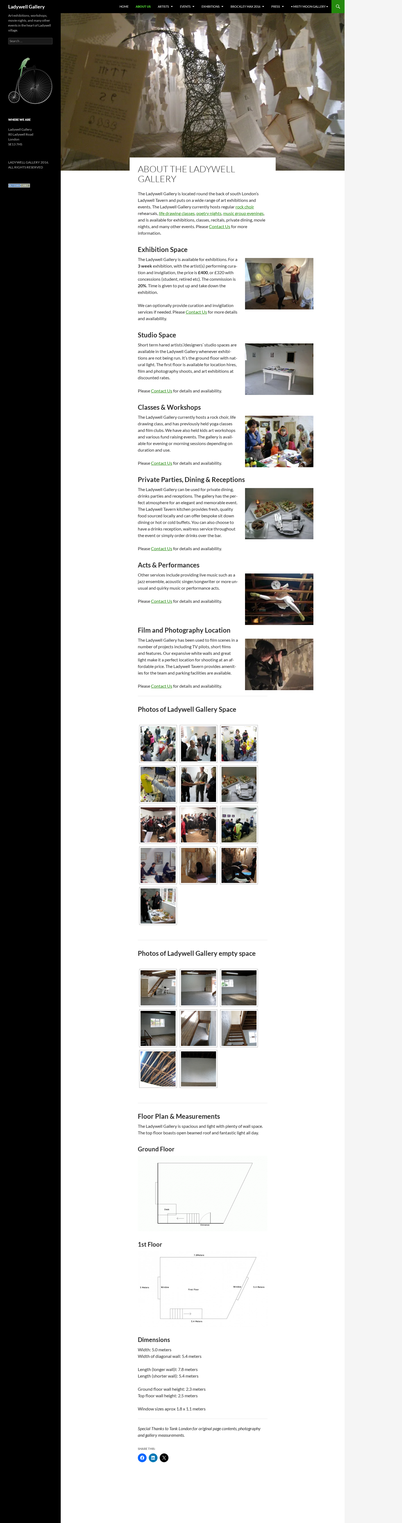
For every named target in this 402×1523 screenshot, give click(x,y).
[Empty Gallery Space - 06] (239, 1028)
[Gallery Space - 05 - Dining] (239, 784)
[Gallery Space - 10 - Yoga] (198, 865)
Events (185, 6)
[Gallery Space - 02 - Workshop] (239, 743)
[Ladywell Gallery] (30, 80)
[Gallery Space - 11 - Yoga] (239, 865)
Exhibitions (211, 6)
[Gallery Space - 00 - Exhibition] (158, 743)
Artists (163, 6)
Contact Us (219, 226)
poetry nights (209, 213)
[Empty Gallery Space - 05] (198, 1028)
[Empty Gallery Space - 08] (198, 1068)
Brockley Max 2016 (245, 6)
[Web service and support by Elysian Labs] (19, 185)
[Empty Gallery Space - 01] (158, 987)
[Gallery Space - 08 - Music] (239, 824)
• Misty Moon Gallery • (309, 6)
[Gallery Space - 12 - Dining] (158, 905)
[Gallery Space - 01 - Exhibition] (198, 743)
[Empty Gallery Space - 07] (158, 1068)
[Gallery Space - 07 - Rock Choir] (198, 824)
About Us (143, 6)
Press (275, 6)
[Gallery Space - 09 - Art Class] (158, 865)
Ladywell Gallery (26, 7)
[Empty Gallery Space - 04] (158, 1028)
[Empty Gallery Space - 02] (198, 987)
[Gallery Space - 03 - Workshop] (158, 784)
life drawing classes (177, 213)
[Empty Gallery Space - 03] (239, 987)
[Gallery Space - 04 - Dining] (198, 784)
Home (124, 6)
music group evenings (243, 213)
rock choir (244, 206)
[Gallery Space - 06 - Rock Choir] (158, 824)
